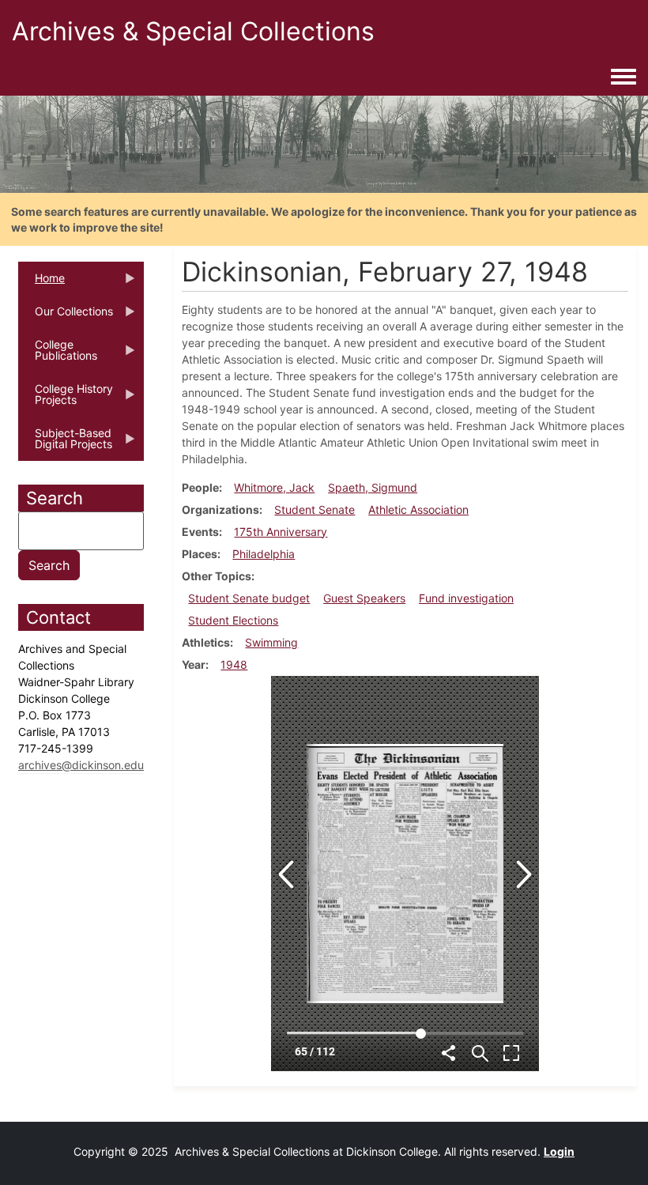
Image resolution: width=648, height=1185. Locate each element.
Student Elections (233, 620)
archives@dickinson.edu (81, 765)
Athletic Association (418, 509)
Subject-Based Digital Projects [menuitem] (65, 443)
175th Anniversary (280, 531)
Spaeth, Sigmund (372, 487)
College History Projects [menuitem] (65, 399)
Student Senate (314, 509)
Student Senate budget (249, 598)
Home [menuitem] (41, 283)
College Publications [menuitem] (57, 355)
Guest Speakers (364, 598)
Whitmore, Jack (274, 487)
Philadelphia (263, 553)
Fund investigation (466, 598)
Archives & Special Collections (193, 31)
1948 (233, 664)
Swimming (271, 642)
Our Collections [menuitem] (65, 316)
